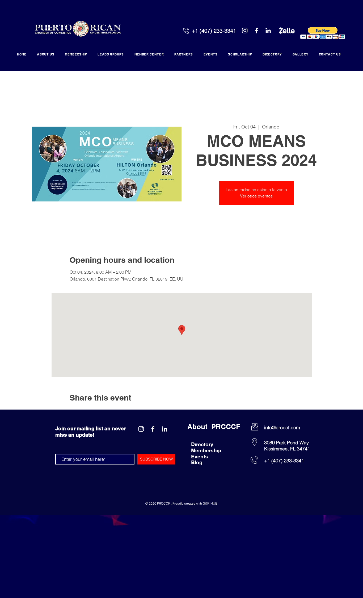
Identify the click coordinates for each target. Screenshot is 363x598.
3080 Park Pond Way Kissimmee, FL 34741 (287, 446)
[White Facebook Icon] (256, 30)
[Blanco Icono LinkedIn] (268, 30)
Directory (202, 444)
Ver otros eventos (256, 196)
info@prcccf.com (282, 427)
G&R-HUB (210, 503)
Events (199, 456)
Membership (206, 450)
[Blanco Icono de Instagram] (244, 30)
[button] (322, 33)
